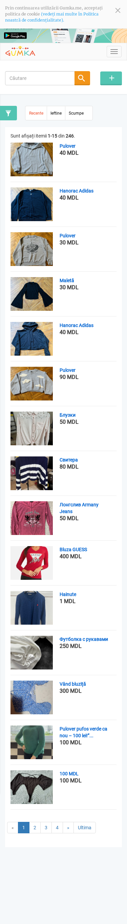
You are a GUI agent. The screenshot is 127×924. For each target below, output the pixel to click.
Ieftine (56, 113)
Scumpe (76, 113)
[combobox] (40, 78)
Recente (36, 113)
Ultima (84, 827)
